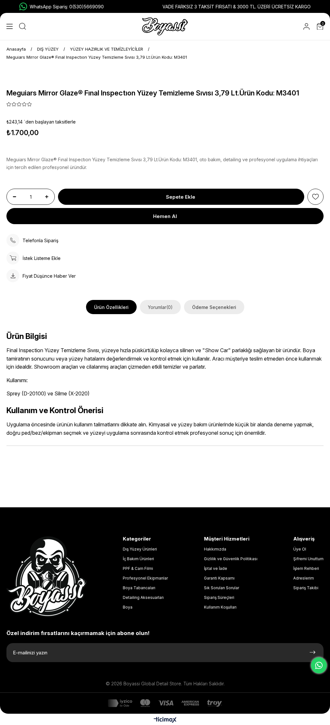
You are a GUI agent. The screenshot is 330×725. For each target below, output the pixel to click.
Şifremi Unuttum (308, 558)
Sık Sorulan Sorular (221, 587)
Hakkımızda (215, 549)
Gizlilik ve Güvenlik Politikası (230, 558)
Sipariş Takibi (305, 587)
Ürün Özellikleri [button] (111, 307)
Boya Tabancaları (139, 587)
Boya (127, 607)
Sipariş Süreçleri (219, 597)
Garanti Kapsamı (219, 578)
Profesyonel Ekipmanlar (145, 578)
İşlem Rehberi (306, 568)
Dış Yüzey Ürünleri (140, 549)
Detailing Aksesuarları (143, 597)
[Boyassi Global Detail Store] (46, 576)
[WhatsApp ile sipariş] (319, 665)
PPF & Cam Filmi (138, 568)
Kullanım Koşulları (220, 607)
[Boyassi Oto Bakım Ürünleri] (165, 26)
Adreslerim (303, 578)
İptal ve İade (215, 568)
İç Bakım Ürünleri (138, 558)
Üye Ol (299, 549)
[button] (9, 26)
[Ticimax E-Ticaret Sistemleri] (165, 720)
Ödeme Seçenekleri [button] (214, 307)
